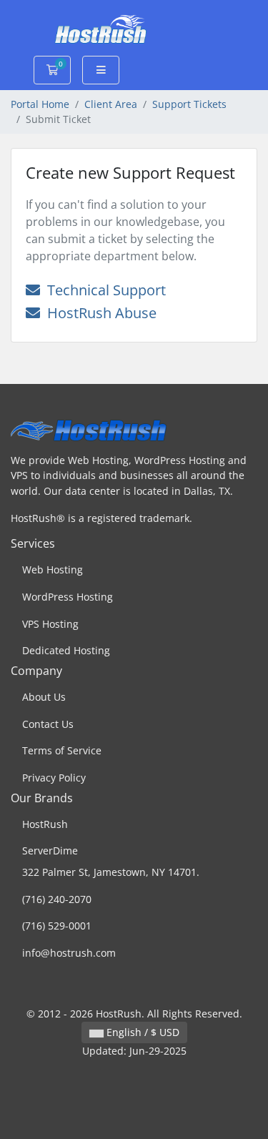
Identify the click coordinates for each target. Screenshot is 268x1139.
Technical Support (103, 290)
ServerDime (50, 850)
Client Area (110, 104)
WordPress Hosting (67, 596)
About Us (44, 697)
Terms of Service (61, 750)
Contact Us (48, 724)
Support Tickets (189, 104)
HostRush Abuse (98, 312)
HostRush (45, 824)
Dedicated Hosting (66, 650)
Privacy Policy (54, 777)
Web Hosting (52, 569)
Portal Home (40, 104)
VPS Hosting (50, 624)
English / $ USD (141, 1032)
